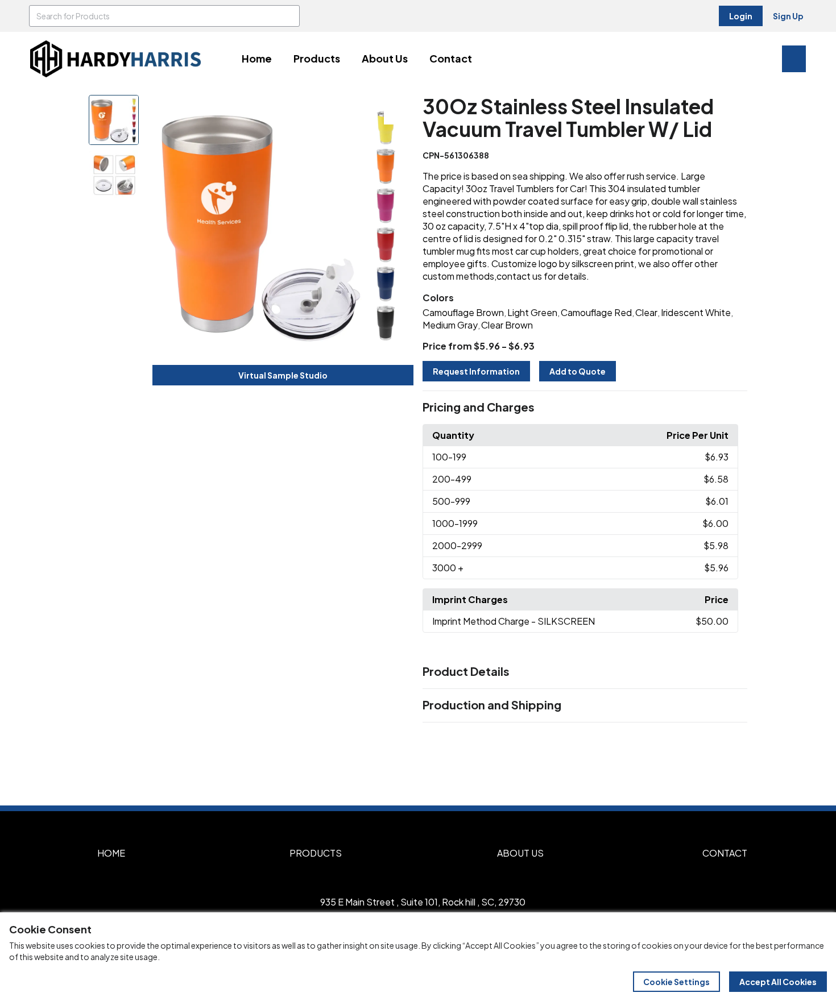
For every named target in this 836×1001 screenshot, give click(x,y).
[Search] (289, 16)
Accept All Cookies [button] (778, 982)
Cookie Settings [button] (676, 982)
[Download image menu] (398, 109)
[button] (585, 407)
